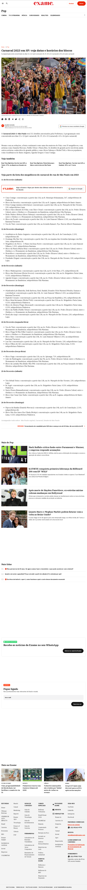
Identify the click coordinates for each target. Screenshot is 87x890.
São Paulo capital (28, 420)
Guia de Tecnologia (28, 816)
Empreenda (59, 841)
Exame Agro (16, 818)
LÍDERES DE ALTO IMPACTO (5, 818)
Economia (4, 831)
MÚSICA (24, 15)
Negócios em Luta (42, 848)
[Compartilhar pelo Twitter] (16, 119)
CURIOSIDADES (34, 15)
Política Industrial (41, 854)
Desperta (58, 824)
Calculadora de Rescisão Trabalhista (29, 840)
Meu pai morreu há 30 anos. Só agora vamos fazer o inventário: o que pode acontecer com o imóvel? (40, 569)
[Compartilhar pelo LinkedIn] (9, 119)
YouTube (71, 807)
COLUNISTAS (5, 855)
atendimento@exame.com (76, 835)
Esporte (16, 814)
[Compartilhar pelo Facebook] (6, 119)
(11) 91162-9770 (76, 827)
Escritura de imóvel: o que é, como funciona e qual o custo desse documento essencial (36, 579)
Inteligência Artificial (5, 844)
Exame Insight (3, 839)
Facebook (71, 817)
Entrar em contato (74, 825)
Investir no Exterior (41, 837)
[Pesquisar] (6, 3)
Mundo (16, 803)
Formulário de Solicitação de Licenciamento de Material (76, 847)
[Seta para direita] (83, 15)
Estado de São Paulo (52, 420)
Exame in (58, 817)
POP (15, 835)
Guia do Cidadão (27, 811)
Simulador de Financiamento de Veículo (29, 855)
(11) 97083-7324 (76, 856)
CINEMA (4, 15)
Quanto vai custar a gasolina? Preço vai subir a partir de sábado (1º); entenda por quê (33, 574)
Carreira (4, 827)
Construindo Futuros (42, 828)
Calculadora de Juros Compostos (29, 847)
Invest (3, 848)
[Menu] (2, 3)
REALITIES (44, 15)
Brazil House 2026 (42, 816)
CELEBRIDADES (55, 15)
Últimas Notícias (4, 812)
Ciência (16, 831)
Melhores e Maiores (41, 866)
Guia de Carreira (27, 827)
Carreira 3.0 (59, 820)
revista (58, 810)
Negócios (4, 852)
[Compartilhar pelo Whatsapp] (2, 119)
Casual (16, 807)
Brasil (3, 824)
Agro (56, 838)
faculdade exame (58, 804)
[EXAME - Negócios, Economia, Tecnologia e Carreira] (43, 3)
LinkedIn (70, 810)
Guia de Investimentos (29, 821)
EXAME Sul (41, 820)
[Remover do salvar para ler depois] (23, 119)
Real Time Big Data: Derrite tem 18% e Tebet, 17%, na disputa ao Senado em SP (14, 165)
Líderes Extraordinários (43, 843)
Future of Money (17, 827)
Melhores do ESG (42, 871)
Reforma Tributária (41, 811)
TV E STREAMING (14, 15)
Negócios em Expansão (42, 877)
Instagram (71, 814)
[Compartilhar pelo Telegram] (13, 119)
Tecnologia (17, 822)
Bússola (40, 824)
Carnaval (39, 420)
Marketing (17, 810)
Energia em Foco (43, 833)
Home (2, 47)
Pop (3, 11)
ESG (2, 834)
